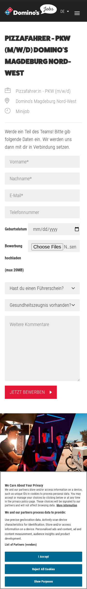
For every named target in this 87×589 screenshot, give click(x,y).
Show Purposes (43, 581)
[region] (43, 530)
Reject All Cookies (43, 569)
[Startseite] (31, 9)
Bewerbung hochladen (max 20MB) (14, 258)
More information (67, 505)
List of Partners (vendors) (21, 544)
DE (62, 11)
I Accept (43, 556)
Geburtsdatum (16, 229)
